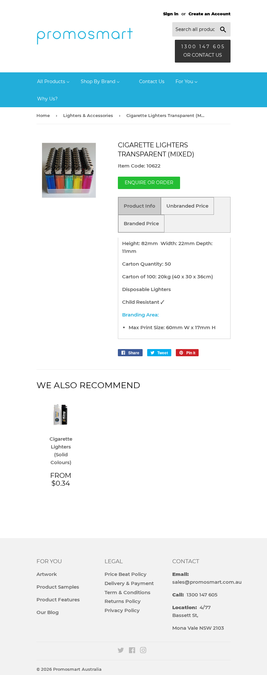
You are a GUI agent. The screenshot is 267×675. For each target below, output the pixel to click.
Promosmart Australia (77, 669)
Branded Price (141, 223)
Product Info (139, 206)
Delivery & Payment (129, 583)
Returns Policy (123, 601)
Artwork (46, 574)
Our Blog (47, 612)
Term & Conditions (127, 592)
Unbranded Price (187, 206)
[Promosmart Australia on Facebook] (132, 651)
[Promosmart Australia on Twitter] (121, 651)
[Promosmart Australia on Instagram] (143, 651)
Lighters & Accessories (88, 115)
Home (43, 115)
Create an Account (210, 13)
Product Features (58, 599)
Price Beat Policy (126, 574)
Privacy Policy (122, 610)
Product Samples (57, 587)
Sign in (170, 13)
